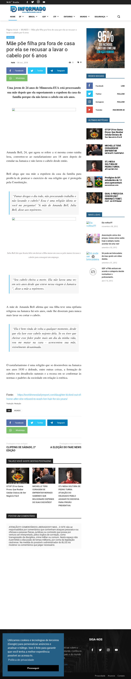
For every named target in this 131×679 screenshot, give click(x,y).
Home (12, 16)
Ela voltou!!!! (107, 223)
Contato (121, 675)
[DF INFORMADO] (28, 9)
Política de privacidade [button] (21, 660)
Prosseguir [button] (33, 668)
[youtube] (43, 2)
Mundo (83, 16)
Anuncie (111, 675)
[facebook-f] (92, 650)
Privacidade (100, 675)
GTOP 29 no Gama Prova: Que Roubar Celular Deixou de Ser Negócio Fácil (114, 133)
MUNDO (10, 37)
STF (54, 16)
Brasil (32, 16)
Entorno (68, 16)
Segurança (100, 16)
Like (123, 86)
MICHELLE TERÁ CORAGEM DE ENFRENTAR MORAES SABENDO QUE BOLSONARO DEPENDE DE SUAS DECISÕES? (114, 153)
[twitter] (32, 2)
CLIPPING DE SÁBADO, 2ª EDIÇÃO (21, 449)
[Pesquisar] (118, 16)
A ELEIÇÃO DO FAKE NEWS (65, 447)
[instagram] (38, 2)
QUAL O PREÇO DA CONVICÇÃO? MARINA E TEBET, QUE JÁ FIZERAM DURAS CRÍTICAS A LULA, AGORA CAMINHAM (114, 201)
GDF (44, 16)
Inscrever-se (119, 110)
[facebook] (27, 2)
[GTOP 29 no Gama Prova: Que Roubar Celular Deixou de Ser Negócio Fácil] (17, 476)
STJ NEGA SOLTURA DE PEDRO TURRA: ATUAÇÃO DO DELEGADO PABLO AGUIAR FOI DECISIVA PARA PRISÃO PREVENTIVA (69, 496)
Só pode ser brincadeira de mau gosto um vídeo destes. (112, 256)
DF (20, 16)
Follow (121, 94)
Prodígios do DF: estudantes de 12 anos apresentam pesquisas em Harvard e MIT (113, 182)
